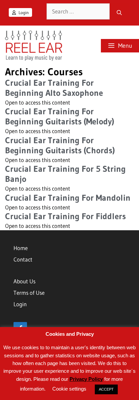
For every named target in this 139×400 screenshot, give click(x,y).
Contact (22, 259)
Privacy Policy (86, 379)
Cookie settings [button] (69, 389)
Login (23, 12)
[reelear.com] (32, 45)
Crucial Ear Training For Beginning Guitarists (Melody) (59, 116)
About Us (24, 281)
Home (20, 247)
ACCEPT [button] (106, 389)
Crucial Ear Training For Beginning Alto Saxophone (54, 88)
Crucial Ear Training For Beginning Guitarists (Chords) (60, 145)
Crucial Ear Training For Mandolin (68, 198)
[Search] (119, 12)
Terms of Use (29, 292)
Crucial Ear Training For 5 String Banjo (65, 174)
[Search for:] (78, 11)
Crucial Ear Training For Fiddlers (65, 216)
